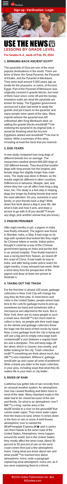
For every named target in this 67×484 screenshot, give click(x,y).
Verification (35, 10)
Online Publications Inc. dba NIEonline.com (37, 478)
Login (49, 10)
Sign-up (19, 10)
